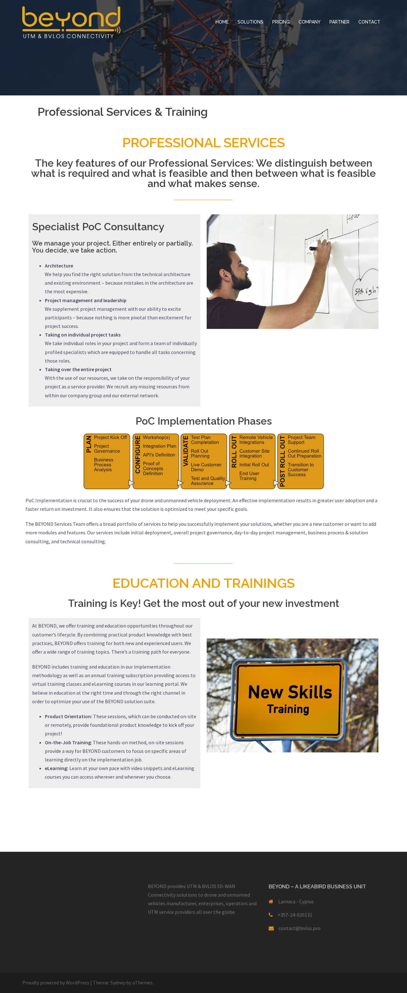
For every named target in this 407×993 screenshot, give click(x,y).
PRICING (281, 21)
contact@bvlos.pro (300, 928)
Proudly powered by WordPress (55, 982)
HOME (222, 21)
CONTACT (369, 21)
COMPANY (310, 21)
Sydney (117, 982)
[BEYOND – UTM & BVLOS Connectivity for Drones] (71, 21)
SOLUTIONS (250, 21)
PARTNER (339, 21)
